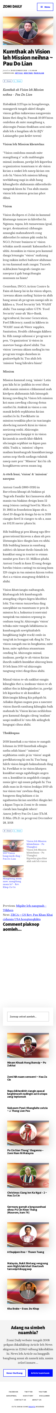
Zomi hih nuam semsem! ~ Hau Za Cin (27, 1078)
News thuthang (14, 1373)
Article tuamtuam (40, 1373)
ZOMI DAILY (12, 6)
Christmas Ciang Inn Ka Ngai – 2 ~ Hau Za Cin (27, 1194)
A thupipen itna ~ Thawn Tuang (25, 1252)
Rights (32, 1407)
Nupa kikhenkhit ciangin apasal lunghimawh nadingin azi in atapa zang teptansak (27, 1093)
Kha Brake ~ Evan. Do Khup (23, 1308)
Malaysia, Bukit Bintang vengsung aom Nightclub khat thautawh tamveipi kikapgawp (27, 1266)
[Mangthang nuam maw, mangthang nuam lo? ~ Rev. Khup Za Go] (13, 871)
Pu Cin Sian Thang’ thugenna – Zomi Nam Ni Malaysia (25, 1151)
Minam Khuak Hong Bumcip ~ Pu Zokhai (26, 1064)
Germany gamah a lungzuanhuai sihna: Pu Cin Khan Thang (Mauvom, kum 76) (26, 1209)
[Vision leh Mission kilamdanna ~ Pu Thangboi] (38, 851)
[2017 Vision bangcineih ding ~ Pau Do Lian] (13, 846)
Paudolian (39, 73)
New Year (28, 73)
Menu (47, 6)
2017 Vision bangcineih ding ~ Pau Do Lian (12, 856)
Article (19, 73)
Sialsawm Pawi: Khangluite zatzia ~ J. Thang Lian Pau (27, 1109)
